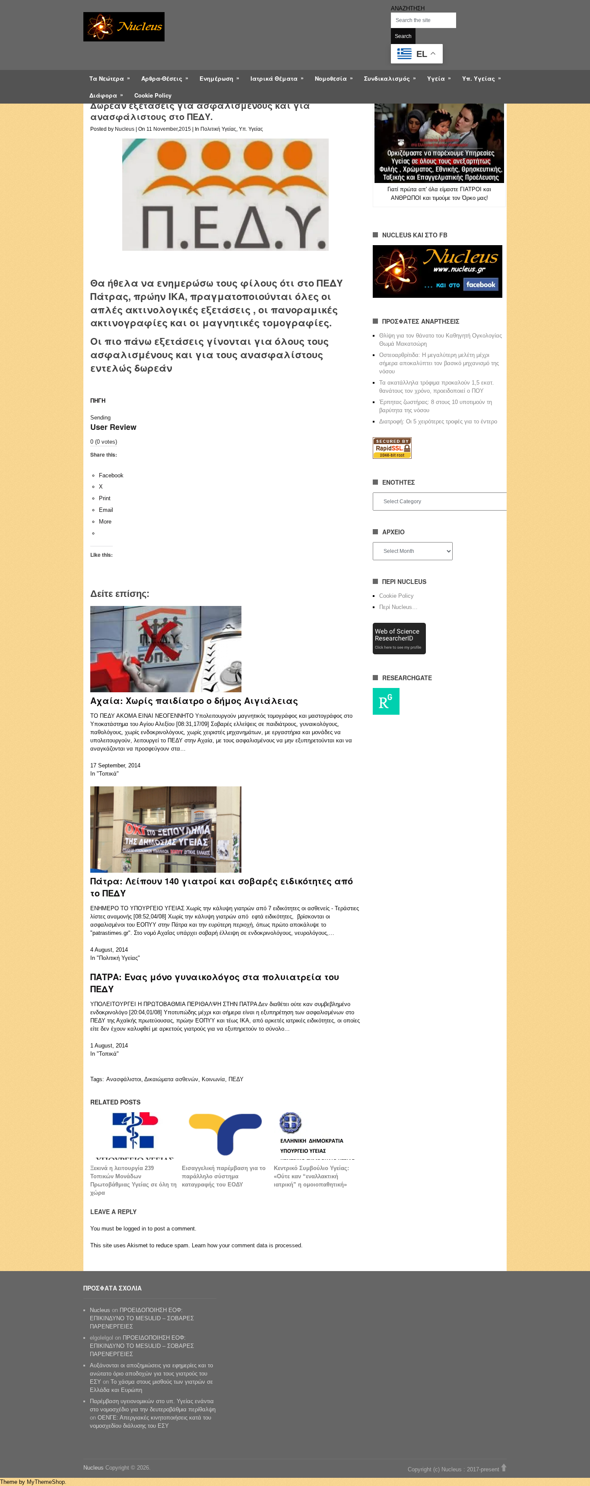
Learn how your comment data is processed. (247, 1245)
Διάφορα (103, 95)
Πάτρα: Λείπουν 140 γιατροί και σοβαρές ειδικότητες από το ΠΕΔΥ (221, 886)
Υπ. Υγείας (478, 78)
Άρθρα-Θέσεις (161, 78)
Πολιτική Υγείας (218, 129)
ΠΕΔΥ (236, 1079)
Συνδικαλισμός (387, 78)
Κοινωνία (213, 1079)
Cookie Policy (152, 95)
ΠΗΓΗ (97, 401)
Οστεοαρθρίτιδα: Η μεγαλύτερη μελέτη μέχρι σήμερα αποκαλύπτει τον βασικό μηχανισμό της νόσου (439, 363)
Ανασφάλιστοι (123, 1079)
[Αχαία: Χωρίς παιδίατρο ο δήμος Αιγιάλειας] (165, 690)
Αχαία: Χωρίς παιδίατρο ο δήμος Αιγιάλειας (194, 700)
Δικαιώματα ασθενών (171, 1079)
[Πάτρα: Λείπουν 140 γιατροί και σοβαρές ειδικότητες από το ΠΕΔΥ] (165, 871)
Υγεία (436, 78)
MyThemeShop (46, 1482)
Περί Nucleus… (398, 607)
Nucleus (124, 129)
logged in (135, 1228)
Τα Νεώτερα (106, 78)
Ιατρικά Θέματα (274, 78)
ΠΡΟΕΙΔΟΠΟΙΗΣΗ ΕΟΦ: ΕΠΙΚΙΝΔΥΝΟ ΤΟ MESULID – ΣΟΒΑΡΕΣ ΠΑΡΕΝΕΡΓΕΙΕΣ (142, 1318)
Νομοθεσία (331, 78)
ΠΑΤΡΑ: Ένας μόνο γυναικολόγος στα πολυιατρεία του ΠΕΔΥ (214, 982)
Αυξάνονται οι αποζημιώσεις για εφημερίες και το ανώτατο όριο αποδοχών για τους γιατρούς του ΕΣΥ (151, 1373)
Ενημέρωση (216, 78)
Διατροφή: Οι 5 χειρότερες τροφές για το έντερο (438, 421)
